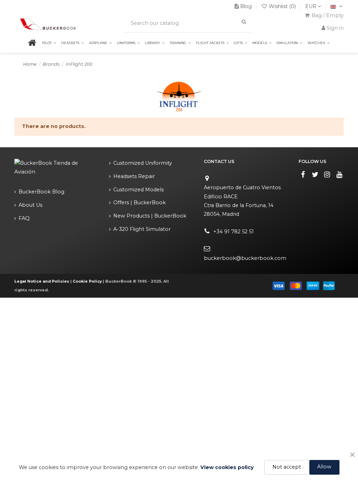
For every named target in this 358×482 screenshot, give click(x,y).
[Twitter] (315, 174)
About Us (30, 205)
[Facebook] (303, 174)
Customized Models (138, 189)
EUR (311, 6)
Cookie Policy (87, 281)
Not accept (286, 467)
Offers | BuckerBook (139, 202)
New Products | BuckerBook (149, 216)
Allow (324, 466)
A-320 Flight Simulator (142, 229)
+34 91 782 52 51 (233, 231)
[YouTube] (339, 174)
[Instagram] (327, 174)
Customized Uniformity (142, 163)
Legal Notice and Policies (41, 281)
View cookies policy (227, 467)
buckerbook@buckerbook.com (245, 258)
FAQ (24, 218)
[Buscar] (243, 22)
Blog (246, 6)
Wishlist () (282, 6)
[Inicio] (36, 43)
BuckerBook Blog (41, 192)
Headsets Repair (134, 176)
